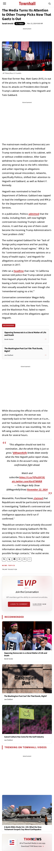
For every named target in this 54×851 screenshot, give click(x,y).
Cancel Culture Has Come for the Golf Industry (24, 736)
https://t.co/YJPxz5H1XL (32, 477)
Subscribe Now (39, 604)
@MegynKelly (20, 452)
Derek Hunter (8, 659)
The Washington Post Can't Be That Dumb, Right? (25, 696)
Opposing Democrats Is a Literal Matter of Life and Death (25, 654)
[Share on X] (4, 559)
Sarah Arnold (7, 23)
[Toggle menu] (4, 3)
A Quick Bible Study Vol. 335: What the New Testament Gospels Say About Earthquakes (22, 828)
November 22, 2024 (37, 489)
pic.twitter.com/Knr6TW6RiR (27, 481)
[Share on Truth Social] (9, 559)
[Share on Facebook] (14, 559)
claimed (38, 498)
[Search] (49, 3)
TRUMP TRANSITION (9, 569)
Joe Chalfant (8, 699)
